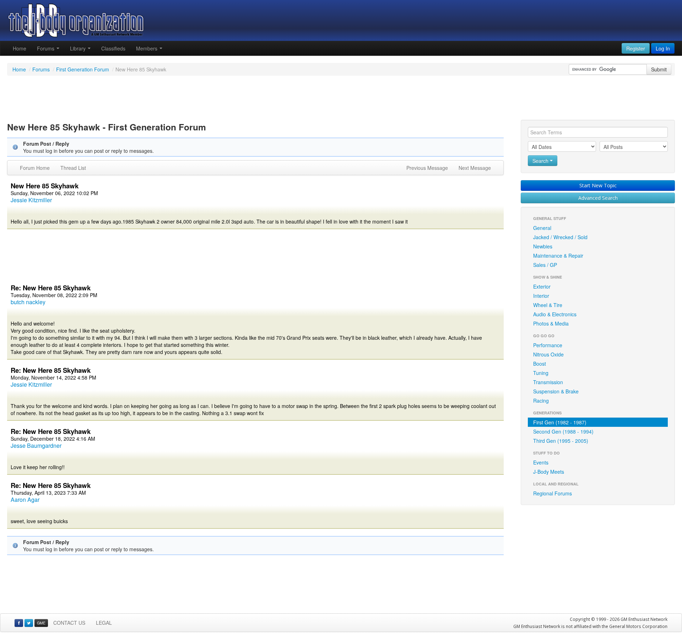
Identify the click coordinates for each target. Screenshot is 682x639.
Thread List (73, 167)
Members (147, 48)
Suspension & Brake (556, 391)
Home (19, 48)
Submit (659, 69)
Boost (539, 363)
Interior (541, 295)
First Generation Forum (82, 69)
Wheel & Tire (547, 304)
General (542, 227)
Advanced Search (598, 197)
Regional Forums (552, 493)
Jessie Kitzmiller (31, 200)
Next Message (475, 167)
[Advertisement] (341, 99)
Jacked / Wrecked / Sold (560, 237)
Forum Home (35, 167)
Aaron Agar (25, 499)
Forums (46, 48)
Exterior (542, 286)
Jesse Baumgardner (36, 445)
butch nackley (28, 302)
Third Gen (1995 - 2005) (560, 440)
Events (540, 462)
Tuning (540, 372)
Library (78, 48)
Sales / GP (545, 264)
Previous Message (427, 167)
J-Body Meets (548, 471)
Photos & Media (551, 323)
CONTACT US (69, 622)
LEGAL (104, 622)
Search (541, 160)
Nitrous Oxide (548, 354)
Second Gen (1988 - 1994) (563, 431)
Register (635, 48)
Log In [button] (663, 48)
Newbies (542, 246)
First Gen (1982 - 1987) (559, 422)
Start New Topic (598, 185)
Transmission (548, 382)
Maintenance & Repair (558, 255)
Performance (547, 345)
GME (41, 622)
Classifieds (113, 48)
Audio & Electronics (555, 314)
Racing (541, 400)
